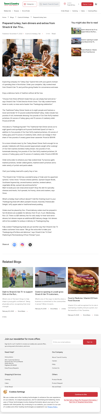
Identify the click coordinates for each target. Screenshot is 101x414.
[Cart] (96, 4)
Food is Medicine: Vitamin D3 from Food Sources (89, 51)
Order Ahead (65, 11)
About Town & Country (59, 357)
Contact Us (55, 368)
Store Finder (26, 11)
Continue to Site (81, 394)
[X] (30, 245)
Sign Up (89, 342)
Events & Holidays (23, 17)
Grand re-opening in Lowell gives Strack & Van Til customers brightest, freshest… (89, 41)
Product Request (57, 383)
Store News (21, 311)
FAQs (53, 364)
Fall (39, 34)
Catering (75, 11)
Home (4, 17)
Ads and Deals (56, 387)
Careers (54, 361)
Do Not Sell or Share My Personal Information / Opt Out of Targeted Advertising (81, 401)
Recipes (16, 11)
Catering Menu (92, 11)
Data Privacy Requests (12, 368)
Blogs (12, 17)
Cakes (83, 11)
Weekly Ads (7, 11)
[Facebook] (14, 245)
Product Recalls (57, 379)
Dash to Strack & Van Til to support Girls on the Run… (89, 31)
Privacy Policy (53, 407)
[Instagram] (22, 245)
